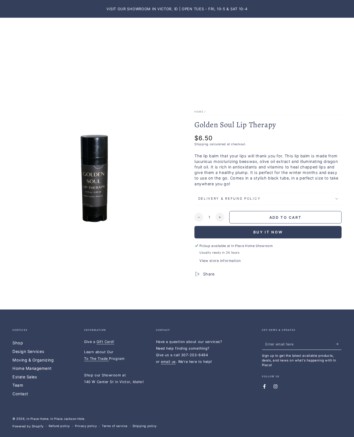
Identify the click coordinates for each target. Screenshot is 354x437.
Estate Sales (24, 376)
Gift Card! (105, 342)
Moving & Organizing (33, 360)
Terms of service (114, 426)
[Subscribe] (339, 344)
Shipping (201, 144)
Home (198, 111)
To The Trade (96, 359)
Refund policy (59, 426)
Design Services (28, 351)
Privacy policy (86, 426)
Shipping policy (144, 426)
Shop (17, 342)
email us (168, 362)
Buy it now (268, 232)
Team (17, 385)
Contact (20, 393)
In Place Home (37, 419)
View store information (220, 261)
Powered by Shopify (28, 426)
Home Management (31, 368)
